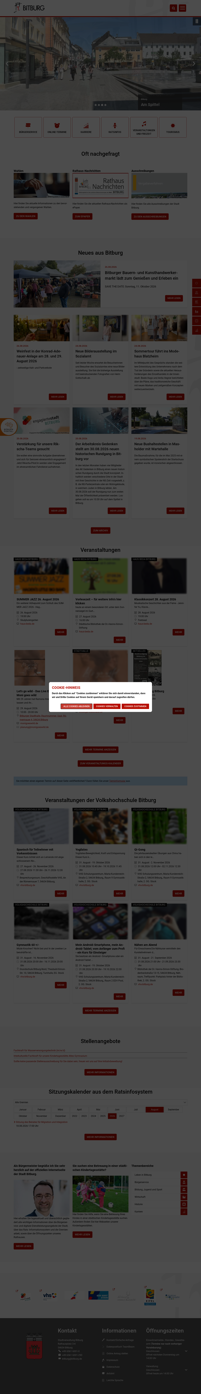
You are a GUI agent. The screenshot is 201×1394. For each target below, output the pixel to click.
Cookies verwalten (107, 706)
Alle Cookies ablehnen (76, 706)
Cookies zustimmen (135, 706)
